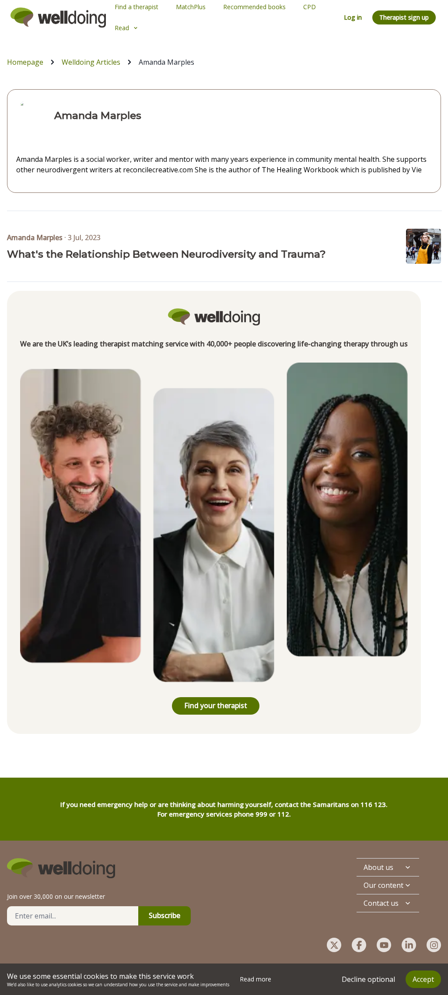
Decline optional (368, 979)
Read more (255, 979)
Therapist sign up (404, 17)
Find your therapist (215, 705)
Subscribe (164, 915)
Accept (423, 979)
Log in (353, 17)
